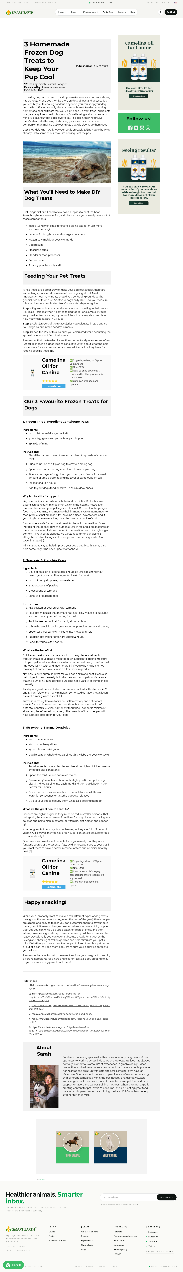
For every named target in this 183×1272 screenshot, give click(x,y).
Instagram (153, 1232)
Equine (52, 1232)
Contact (102, 1266)
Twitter (152, 1246)
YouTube (152, 1241)
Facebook (153, 1237)
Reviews (85, 1236)
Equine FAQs (87, 1240)
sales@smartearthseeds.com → (160, 1252)
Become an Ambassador (125, 1236)
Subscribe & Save (57, 1240)
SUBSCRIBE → (166, 1197)
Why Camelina (90, 12)
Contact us (119, 1245)
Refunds (90, 1266)
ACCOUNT (166, 3)
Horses (62, 12)
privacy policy (132, 1204)
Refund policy (120, 1249)
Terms (114, 1266)
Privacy (117, 1254)
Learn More (53, 386)
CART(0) (171, 12)
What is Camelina (89, 1232)
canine (42, 1179)
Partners (122, 12)
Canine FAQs (87, 1245)
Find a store (119, 1240)
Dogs (74, 12)
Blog (133, 12)
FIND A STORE (152, 3)
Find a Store (108, 12)
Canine (52, 1236)
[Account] (160, 12)
